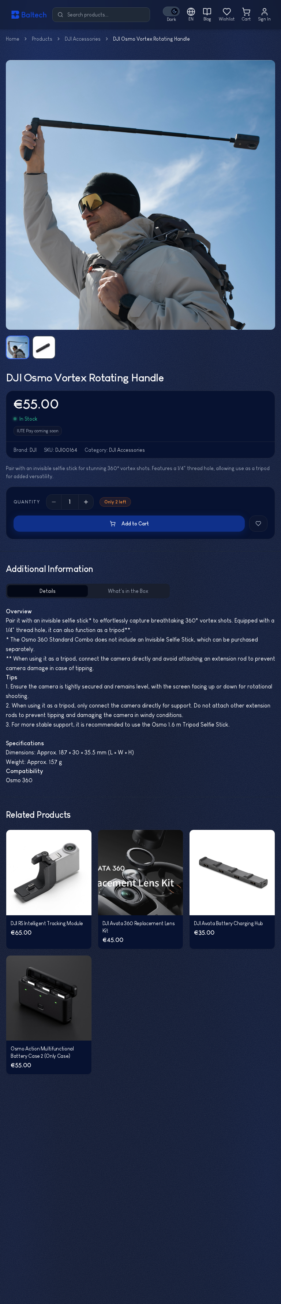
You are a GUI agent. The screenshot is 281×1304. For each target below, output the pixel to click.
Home (12, 39)
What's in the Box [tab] (128, 591)
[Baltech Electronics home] (25, 14)
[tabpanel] (140, 696)
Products (42, 39)
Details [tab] (48, 591)
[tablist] (88, 591)
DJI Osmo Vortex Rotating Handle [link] (151, 39)
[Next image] (265, 195)
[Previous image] (16, 195)
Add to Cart (135, 524)
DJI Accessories (83, 39)
